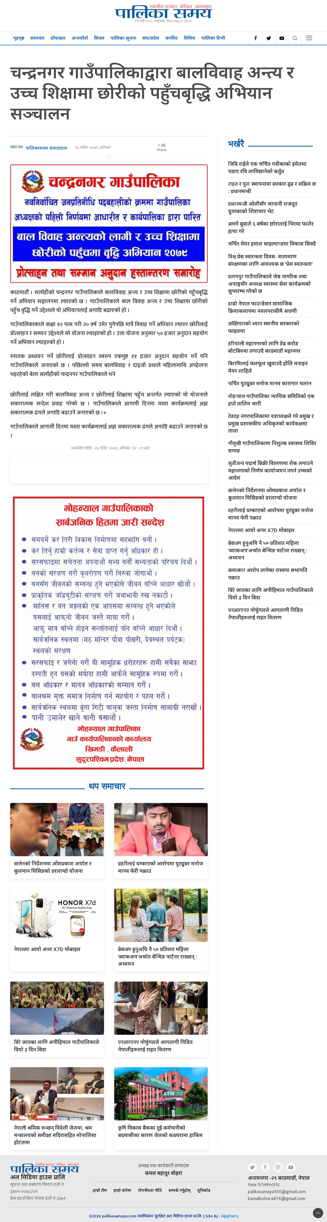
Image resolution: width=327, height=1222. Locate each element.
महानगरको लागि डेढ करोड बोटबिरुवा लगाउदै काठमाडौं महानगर (264, 347)
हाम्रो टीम (100, 1190)
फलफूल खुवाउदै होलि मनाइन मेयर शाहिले (268, 367)
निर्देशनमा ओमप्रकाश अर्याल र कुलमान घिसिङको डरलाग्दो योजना (267, 494)
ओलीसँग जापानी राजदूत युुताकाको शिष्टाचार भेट (262, 207)
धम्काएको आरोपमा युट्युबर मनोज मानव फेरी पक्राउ (270, 514)
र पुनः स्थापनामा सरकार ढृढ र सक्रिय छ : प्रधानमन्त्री (272, 187)
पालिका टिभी (213, 38)
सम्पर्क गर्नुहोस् (180, 1190)
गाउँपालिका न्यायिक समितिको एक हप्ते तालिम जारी (271, 400)
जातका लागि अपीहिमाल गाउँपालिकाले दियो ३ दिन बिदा (270, 594)
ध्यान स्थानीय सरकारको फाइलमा (263, 327)
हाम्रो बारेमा (122, 1190)
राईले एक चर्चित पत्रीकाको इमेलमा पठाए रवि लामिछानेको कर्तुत (267, 167)
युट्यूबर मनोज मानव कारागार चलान (269, 383)
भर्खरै (236, 144)
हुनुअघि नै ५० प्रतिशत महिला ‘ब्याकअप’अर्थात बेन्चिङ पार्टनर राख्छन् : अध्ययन (157, 956)
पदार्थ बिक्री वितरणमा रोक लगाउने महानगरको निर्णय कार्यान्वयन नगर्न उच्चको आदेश (270, 470)
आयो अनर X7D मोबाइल (47, 949)
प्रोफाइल (58, 38)
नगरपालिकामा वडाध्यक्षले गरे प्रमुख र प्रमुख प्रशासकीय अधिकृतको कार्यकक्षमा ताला (271, 423)
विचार (99, 38)
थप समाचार (107, 786)
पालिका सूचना (123, 38)
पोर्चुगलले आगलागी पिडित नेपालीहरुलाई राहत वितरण (265, 614)
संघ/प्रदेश (150, 38)
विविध (189, 38)
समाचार (37, 38)
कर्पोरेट (171, 38)
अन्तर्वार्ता (80, 38)
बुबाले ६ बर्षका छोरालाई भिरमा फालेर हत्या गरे (271, 227)
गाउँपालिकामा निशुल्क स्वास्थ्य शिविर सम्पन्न (272, 447)
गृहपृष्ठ (18, 38)
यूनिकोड (203, 1190)
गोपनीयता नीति (150, 1190)
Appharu (229, 1216)
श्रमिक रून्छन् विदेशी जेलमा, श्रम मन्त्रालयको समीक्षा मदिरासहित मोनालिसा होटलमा (55, 1135)
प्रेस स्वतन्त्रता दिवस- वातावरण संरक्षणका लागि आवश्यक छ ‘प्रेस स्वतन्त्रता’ (270, 260)
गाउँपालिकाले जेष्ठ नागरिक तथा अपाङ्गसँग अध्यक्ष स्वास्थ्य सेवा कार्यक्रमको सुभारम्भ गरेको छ (269, 283)
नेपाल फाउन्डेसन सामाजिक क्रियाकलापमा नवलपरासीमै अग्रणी (262, 307)
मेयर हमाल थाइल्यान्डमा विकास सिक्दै (272, 244)
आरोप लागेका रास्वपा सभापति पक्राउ (267, 574)
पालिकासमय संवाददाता (46, 148)
